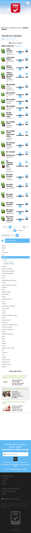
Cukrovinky (5, 252)
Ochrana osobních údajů (8, 491)
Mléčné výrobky (6, 292)
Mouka (3, 296)
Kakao (5, 259)
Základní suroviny (6, 364)
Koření (3, 282)
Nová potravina (11, 240)
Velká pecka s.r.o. (10, 213)
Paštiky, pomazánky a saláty (9, 315)
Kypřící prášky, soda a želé (9, 285)
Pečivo (3, 317)
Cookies (4, 493)
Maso (3, 289)
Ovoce (4, 313)
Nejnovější (18, 46)
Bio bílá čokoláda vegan (9, 114)
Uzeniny (4, 357)
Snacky (4, 345)
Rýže (3, 338)
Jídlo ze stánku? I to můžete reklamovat (14, 389)
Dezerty (4, 266)
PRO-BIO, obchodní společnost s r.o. (10, 169)
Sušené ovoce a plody (8, 348)
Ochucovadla (5, 308)
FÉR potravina (5, 28)
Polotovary (5, 322)
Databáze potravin (15, 28)
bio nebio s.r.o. (9, 118)
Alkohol (4, 245)
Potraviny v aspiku (7, 327)
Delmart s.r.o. (9, 206)
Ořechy (4, 310)
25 (2, 49)
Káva (3, 278)
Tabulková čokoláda (8, 261)
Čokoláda (4, 257)
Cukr (3, 250)
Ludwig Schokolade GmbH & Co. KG (10, 88)
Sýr (3, 350)
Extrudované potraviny (8, 271)
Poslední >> (20, 230)
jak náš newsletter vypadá (19, 469)
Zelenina (4, 366)
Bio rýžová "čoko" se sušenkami (9, 218)
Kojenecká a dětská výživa (9, 280)
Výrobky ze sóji (6, 359)
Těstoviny (4, 352)
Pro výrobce (5, 478)
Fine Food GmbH (10, 188)
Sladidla (4, 343)
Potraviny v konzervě (8, 329)
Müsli (3, 301)
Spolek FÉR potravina (8, 476)
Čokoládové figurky (8, 263)
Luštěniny (4, 287)
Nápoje (4, 303)
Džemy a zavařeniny (7, 268)
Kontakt (4, 483)
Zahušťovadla (5, 362)
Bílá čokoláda (10, 84)
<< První (5, 227)
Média (3, 481)
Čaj (2, 255)
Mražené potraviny (7, 299)
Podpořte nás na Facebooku (11, 499)
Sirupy (3, 341)
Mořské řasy (5, 294)
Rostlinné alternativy (7, 334)
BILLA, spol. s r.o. (10, 198)
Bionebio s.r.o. (9, 222)
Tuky (3, 355)
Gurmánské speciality (7, 273)
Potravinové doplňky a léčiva (9, 324)
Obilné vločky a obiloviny (8, 306)
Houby (3, 275)
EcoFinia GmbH (10, 69)
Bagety (4, 248)
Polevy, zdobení (6, 320)
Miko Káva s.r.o (9, 157)
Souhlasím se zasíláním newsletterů (16, 462)
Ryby (3, 336)
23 (2, 73)
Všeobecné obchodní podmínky (10, 488)
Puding (3, 331)
